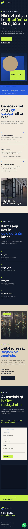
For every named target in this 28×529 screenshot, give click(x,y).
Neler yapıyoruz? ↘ (5, 42)
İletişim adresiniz (6, 439)
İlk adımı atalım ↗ (6, 38)
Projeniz (4, 445)
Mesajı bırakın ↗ (7, 456)
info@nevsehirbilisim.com (9, 497)
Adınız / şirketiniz (6, 432)
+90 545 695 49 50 (7, 499)
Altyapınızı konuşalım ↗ (8, 378)
